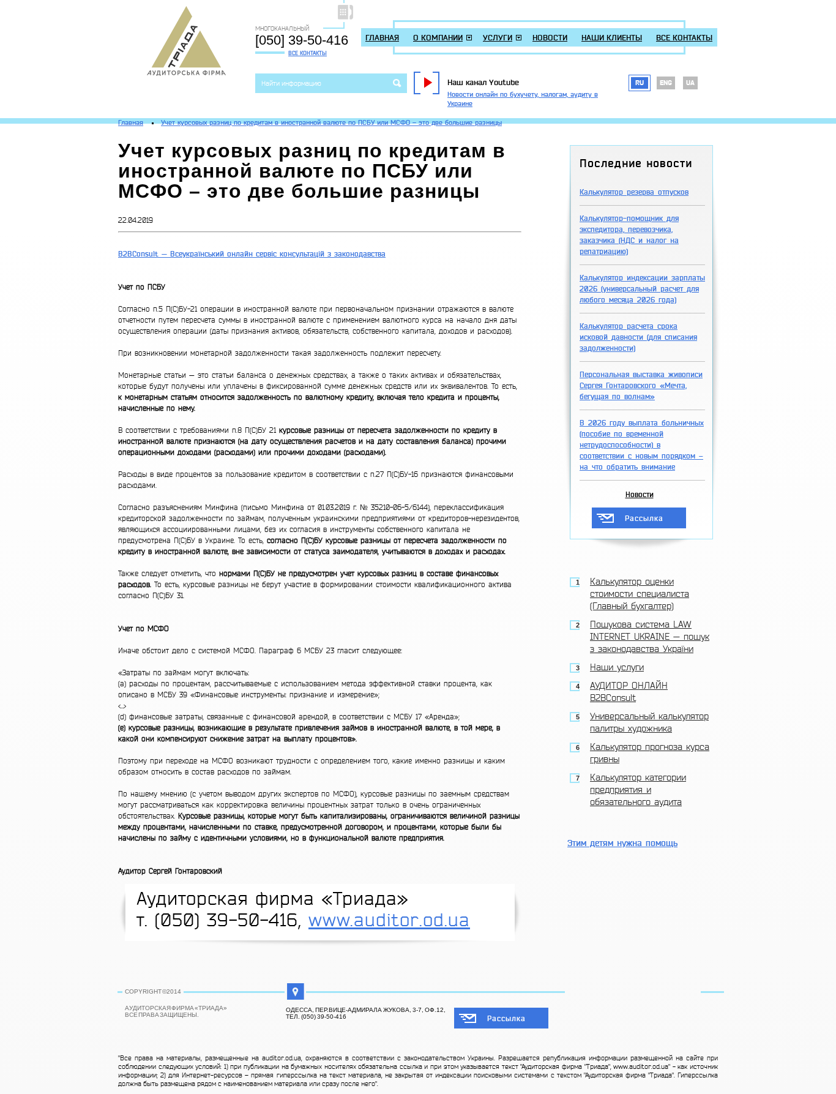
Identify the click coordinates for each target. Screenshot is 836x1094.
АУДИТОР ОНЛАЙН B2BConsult (629, 692)
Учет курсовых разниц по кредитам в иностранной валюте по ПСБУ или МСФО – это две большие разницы (331, 122)
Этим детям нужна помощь (622, 843)
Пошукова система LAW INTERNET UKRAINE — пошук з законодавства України (649, 637)
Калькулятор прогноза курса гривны (649, 753)
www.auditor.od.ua (389, 920)
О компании (438, 37)
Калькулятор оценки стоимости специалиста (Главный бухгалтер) (639, 594)
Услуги (497, 37)
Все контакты (307, 53)
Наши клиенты (611, 37)
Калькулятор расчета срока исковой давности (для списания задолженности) (638, 337)
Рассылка (644, 518)
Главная (382, 37)
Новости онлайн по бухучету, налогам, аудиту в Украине (522, 99)
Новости (549, 37)
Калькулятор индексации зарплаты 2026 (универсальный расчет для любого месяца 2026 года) (642, 289)
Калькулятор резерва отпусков (634, 192)
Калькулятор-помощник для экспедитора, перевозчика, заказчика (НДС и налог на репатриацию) (629, 235)
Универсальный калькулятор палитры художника (649, 723)
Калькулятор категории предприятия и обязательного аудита (638, 790)
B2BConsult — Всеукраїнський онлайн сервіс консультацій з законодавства (252, 254)
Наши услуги (617, 667)
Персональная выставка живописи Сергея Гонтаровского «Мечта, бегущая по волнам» (641, 386)
